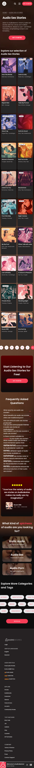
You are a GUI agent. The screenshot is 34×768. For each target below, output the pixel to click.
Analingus (12, 611)
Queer (21, 257)
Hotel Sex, (4, 331)
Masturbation (26, 246)
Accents (7, 706)
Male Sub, (4, 77)
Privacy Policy (9, 751)
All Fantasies (8, 737)
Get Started (27, 4)
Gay (6, 730)
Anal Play (28, 597)
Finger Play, (5, 133)
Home (5, 12)
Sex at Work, (21, 105)
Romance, (4, 190)
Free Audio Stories (10, 665)
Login (6, 644)
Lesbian (7, 727)
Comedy (9, 218)
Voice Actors (8, 703)
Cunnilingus (27, 77)
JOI (5, 723)
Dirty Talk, (21, 133)
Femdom (5, 59)
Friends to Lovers (7, 172)
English (7, 651)
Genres (7, 699)
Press (6, 754)
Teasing (5, 88)
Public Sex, (21, 77)
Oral (26, 604)
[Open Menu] (19, 4)
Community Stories (10, 709)
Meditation (13, 597)
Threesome (5, 314)
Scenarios (7, 696)
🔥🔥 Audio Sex (9, 675)
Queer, (20, 246)
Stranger (7, 105)
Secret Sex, (5, 275)
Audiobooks (8, 693)
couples (6, 439)
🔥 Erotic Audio (9, 672)
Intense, (20, 161)
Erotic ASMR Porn (9, 669)
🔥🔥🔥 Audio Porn (10, 679)
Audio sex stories (16, 12)
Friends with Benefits (8, 116)
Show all (17, 621)
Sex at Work (22, 59)
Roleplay (22, 229)
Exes (6, 604)
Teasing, (4, 218)
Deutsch (7, 655)
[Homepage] (7, 3)
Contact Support (10, 757)
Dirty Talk (26, 161)
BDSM (25, 331)
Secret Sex (9, 161)
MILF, (3, 105)
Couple (21, 116)
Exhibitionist (27, 133)
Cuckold (7, 733)
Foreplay (9, 303)
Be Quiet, (20, 331)
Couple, (4, 161)
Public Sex (22, 88)
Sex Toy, (20, 275)
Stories (7, 689)
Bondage (22, 314)
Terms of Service (9, 747)
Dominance (11, 77)
